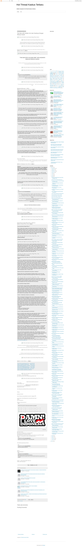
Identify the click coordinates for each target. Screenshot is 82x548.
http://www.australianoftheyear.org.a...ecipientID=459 (26, 363)
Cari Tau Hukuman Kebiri (55, 321)
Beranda (33, 534)
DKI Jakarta (61, 74)
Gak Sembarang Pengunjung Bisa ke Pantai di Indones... (57, 344)
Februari (53, 438)
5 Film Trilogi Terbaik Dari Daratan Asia (57, 193)
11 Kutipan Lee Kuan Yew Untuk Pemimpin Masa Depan (58, 118)
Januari (53, 439)
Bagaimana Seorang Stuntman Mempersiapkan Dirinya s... (56, 207)
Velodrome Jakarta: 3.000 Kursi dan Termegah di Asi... (57, 353)
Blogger (44, 545)
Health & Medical (60, 78)
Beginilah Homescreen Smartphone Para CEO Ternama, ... (57, 367)
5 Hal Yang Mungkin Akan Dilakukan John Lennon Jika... (57, 280)
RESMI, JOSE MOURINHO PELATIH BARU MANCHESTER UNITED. (57, 288)
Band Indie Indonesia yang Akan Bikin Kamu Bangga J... (57, 213)
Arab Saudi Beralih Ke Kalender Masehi (58, 96)
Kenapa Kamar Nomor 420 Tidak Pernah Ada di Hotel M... (57, 233)
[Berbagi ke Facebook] (31, 499)
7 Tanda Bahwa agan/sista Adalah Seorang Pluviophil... (57, 229)
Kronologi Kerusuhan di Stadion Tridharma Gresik (56, 409)
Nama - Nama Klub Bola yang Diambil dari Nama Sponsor (57, 413)
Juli (52, 173)
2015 (52, 441)
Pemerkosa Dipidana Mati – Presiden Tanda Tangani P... (57, 355)
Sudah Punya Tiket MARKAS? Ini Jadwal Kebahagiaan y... (57, 406)
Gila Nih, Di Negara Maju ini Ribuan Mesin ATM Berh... (57, 365)
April (52, 435)
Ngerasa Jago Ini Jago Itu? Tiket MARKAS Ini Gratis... (56, 380)
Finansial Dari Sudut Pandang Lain (57, 179)
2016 (52, 167)
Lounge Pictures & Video (54, 81)
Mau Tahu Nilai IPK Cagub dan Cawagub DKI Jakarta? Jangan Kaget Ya (57, 155)
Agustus (53, 172)
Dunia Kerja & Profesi (58, 75)
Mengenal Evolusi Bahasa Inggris (57, 276)
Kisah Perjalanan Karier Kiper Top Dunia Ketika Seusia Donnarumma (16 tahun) (57, 150)
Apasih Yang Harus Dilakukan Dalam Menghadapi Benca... (57, 199)
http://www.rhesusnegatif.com (22, 340)
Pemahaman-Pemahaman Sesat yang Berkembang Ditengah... (57, 401)
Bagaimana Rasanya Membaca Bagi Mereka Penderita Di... (57, 411)
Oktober (53, 169)
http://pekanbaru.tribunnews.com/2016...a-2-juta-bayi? (26, 365)
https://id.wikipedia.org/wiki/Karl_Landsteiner (25, 369)
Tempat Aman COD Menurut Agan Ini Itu (58, 214)
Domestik (51, 75)
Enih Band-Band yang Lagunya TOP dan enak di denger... (57, 245)
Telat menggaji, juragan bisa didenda (57, 239)
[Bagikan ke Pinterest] (32, 499)
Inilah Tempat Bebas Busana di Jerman (57, 423)
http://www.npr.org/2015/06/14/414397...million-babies (26, 367)
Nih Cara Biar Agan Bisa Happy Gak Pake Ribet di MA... (57, 378)
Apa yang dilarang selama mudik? (57, 194)
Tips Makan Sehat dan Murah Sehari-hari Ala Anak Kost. (57, 299)
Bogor (57, 73)
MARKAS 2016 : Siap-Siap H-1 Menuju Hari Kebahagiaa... (57, 311)
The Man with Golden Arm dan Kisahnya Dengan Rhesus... (58, 249)
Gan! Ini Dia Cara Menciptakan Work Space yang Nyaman (57, 257)
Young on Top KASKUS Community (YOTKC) (57, 87)
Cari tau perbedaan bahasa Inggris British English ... (57, 241)
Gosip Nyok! (61, 77)
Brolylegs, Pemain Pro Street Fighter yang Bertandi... (57, 390)
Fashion (59, 76)
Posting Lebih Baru (21, 534)
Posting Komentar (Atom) (25, 537)
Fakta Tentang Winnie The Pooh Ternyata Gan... (56, 187)
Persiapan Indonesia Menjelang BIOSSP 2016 (56, 348)
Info (21, 11)
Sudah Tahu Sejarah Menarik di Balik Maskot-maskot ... (57, 427)
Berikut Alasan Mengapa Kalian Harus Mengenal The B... (57, 376)
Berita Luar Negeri (54, 72)
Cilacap (57, 74)
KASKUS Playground (58, 79)
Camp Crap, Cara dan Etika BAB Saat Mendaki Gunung (57, 309)
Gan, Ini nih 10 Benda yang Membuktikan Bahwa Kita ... (56, 384)
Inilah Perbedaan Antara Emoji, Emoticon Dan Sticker (56, 297)
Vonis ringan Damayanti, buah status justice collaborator (56, 152)
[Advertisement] (41, 20)
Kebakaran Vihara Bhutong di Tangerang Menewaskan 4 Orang (58, 109)
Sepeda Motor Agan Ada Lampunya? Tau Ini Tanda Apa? (57, 201)
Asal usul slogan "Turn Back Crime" (57, 394)
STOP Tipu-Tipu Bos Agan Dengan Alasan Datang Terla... (57, 290)
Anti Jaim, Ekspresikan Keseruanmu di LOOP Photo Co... (57, 327)
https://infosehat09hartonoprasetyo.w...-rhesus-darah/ (26, 366)
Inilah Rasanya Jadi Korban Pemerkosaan (56, 272)
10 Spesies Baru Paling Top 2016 (57, 407)
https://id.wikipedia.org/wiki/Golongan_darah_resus (26, 368)
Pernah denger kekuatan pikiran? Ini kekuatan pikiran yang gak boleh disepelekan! (58, 113)
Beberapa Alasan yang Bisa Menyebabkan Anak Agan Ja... (57, 262)
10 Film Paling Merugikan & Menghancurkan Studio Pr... (56, 336)
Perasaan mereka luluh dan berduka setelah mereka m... (57, 218)
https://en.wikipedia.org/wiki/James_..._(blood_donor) (26, 364)
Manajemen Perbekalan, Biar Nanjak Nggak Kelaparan (57, 205)
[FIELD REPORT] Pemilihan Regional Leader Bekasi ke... (57, 301)
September (53, 171)
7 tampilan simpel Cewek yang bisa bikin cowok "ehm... (57, 294)
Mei (52, 176)
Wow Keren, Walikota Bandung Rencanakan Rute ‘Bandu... (56, 338)
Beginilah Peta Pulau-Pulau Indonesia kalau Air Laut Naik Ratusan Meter (58, 92)
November (53, 168)
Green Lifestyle (52, 78)
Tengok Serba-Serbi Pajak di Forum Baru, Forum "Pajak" (58, 105)
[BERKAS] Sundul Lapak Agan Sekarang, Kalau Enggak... (56, 419)
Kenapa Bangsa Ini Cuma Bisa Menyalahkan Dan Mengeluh (56, 369)
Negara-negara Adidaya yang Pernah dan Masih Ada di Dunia (58, 131)
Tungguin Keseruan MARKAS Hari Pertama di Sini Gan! (57, 284)
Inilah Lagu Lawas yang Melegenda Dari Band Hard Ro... (57, 313)
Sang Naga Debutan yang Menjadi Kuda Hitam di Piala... (57, 398)
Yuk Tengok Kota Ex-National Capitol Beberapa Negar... (57, 323)
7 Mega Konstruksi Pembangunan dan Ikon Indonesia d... (57, 216)
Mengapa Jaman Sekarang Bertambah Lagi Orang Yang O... (57, 227)
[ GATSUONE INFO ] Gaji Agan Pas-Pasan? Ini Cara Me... (57, 292)
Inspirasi (51, 79)
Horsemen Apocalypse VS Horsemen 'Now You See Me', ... (57, 359)
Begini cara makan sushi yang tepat (57, 209)
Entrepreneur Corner (53, 76)
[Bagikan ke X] (30, 499)
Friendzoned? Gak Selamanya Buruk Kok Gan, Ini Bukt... (57, 318)
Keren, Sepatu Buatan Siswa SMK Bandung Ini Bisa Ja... (57, 303)
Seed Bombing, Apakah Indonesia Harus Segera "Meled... (57, 429)
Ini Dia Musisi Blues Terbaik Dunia (57, 196)
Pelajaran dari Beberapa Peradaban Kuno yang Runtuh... (57, 425)
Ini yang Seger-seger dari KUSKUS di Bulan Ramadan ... (57, 307)
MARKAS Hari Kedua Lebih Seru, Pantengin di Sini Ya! (57, 247)
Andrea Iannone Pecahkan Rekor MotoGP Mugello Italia (57, 392)
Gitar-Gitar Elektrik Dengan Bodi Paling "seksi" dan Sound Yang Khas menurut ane (58, 101)
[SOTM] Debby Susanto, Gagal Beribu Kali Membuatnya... (57, 185)
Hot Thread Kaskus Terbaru (29, 4)
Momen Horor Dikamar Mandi (56, 197)
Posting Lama (45, 534)
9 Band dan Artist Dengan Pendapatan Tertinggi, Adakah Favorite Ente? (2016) (58, 122)
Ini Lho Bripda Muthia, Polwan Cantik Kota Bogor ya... (57, 386)
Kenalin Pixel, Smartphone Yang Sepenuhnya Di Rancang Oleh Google (59, 135)
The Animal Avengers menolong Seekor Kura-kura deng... (58, 431)
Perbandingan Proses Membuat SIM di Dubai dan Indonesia (56, 157)
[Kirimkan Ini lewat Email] (28, 499)
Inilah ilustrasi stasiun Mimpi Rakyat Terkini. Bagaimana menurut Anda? (56, 145)
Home (18, 11)
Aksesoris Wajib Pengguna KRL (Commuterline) (56, 270)
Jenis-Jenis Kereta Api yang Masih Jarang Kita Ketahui (57, 211)
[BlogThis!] (29, 499)
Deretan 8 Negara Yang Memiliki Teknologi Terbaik (56, 278)
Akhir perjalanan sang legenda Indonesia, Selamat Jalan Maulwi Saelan (58, 127)
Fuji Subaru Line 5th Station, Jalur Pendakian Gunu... (57, 320)
